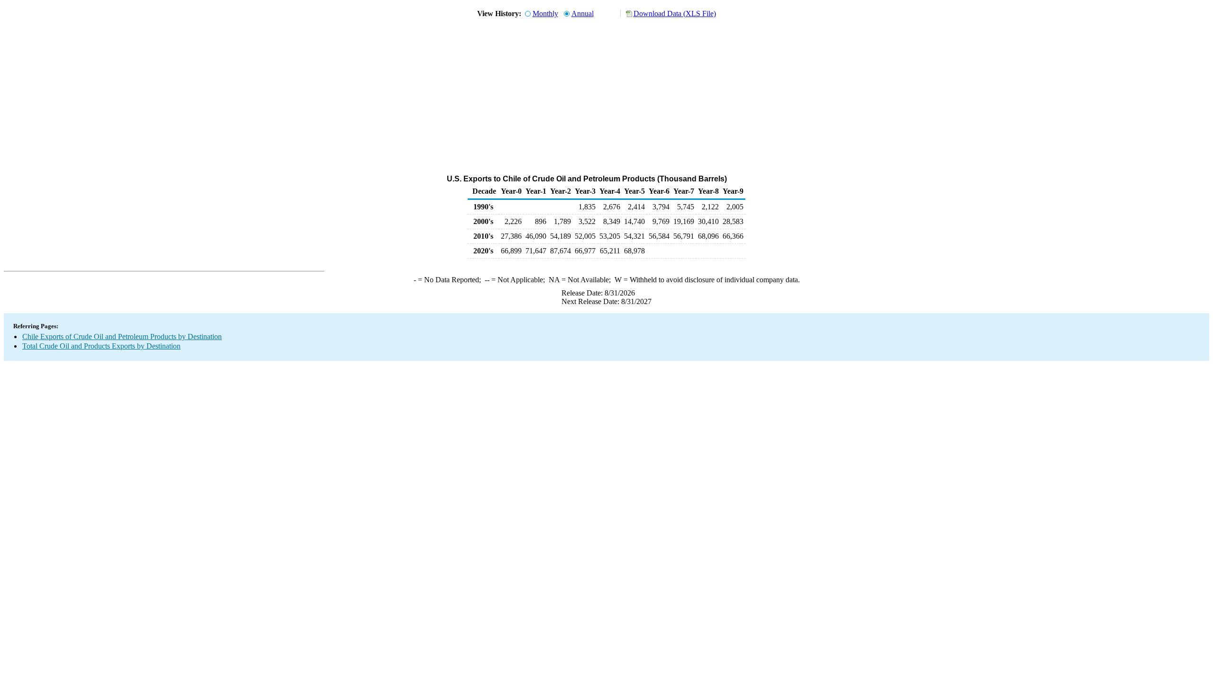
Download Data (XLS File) (675, 13)
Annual (582, 13)
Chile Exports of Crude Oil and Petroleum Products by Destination (122, 336)
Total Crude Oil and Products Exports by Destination (101, 346)
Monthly (545, 13)
